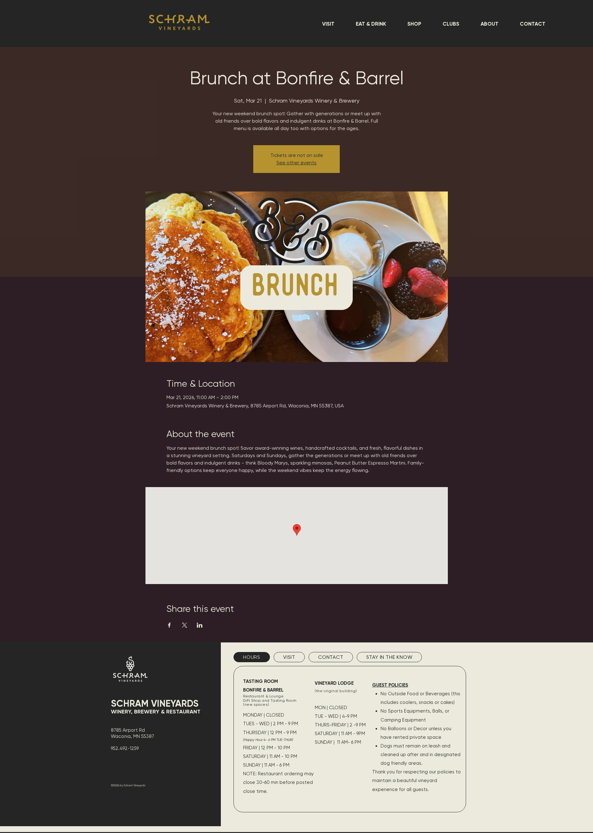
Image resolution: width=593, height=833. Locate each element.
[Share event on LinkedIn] (200, 625)
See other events (296, 163)
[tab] (251, 657)
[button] (328, 23)
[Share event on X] (184, 625)
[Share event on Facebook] (169, 625)
